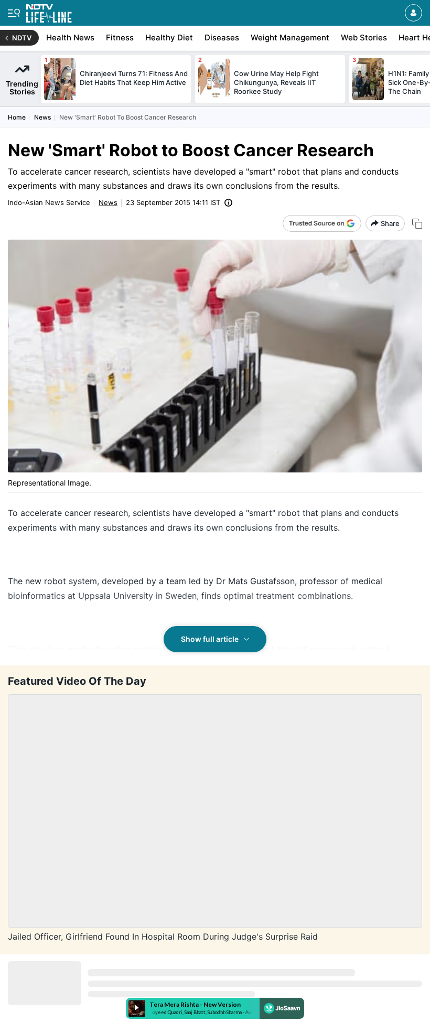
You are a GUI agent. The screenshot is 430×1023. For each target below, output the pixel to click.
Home (17, 117)
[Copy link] (417, 224)
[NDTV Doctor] (49, 11)
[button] (413, 12)
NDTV (21, 38)
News (42, 117)
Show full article (210, 638)
